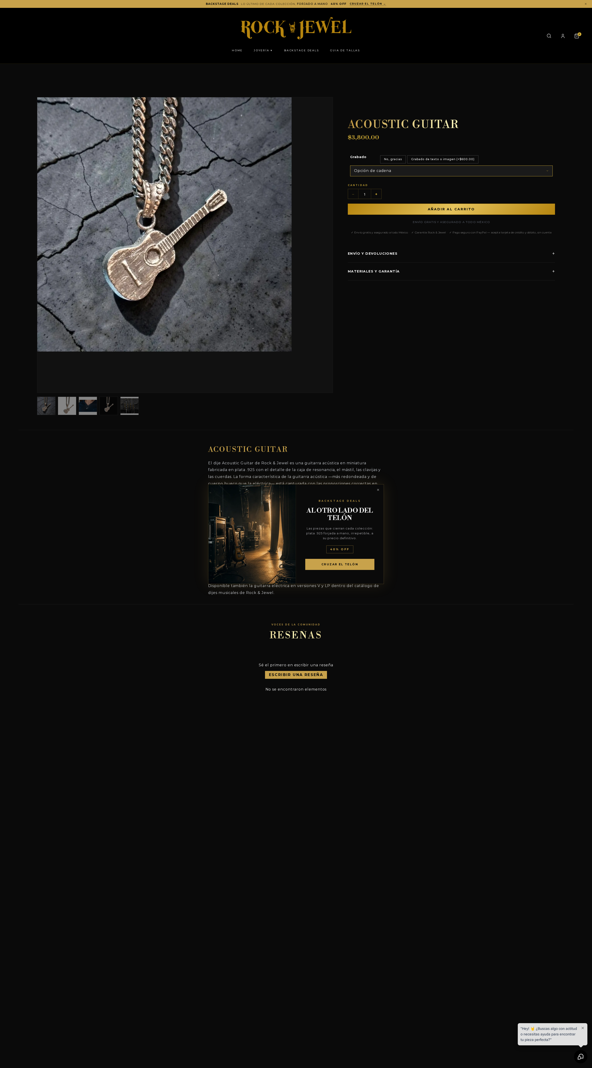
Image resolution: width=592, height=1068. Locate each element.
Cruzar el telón (339, 564)
